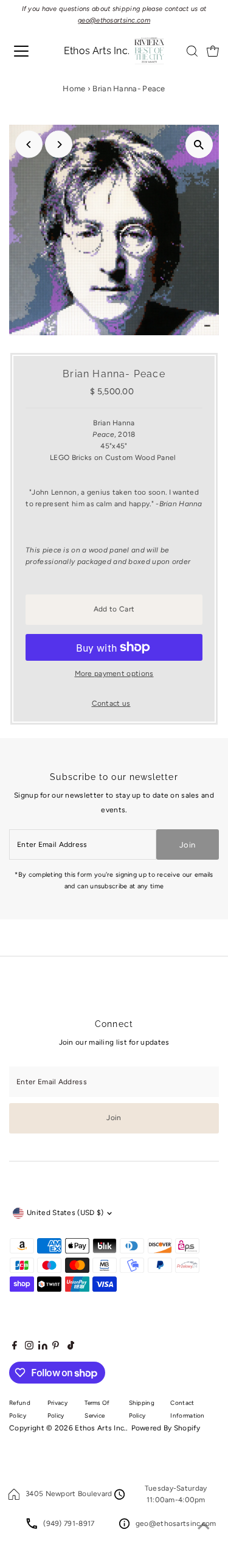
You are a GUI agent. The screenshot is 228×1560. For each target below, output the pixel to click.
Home (74, 88)
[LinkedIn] (43, 1347)
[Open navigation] (27, 51)
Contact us (111, 704)
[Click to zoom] (199, 144)
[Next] (58, 144)
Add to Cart (114, 609)
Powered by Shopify (165, 1428)
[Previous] (29, 144)
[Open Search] (192, 51)
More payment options (114, 673)
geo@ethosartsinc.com (176, 1523)
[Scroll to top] (204, 1526)
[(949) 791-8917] (31, 1526)
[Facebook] (14, 1347)
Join (187, 844)
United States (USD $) (65, 1212)
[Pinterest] (55, 1347)
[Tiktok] (70, 1347)
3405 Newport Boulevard (69, 1493)
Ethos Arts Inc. (100, 1428)
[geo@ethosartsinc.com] (124, 1526)
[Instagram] (29, 1347)
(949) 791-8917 (68, 1523)
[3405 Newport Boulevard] (14, 1497)
